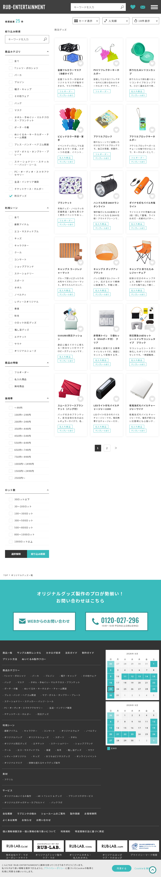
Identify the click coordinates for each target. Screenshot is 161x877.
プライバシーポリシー (54, 868)
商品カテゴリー (11, 670)
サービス (7, 790)
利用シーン (9, 725)
